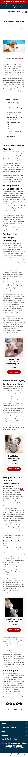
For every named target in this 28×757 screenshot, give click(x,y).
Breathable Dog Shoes (13, 644)
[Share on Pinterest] (14, 703)
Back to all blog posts (15, 710)
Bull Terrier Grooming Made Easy (12, 104)
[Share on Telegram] (17, 703)
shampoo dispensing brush (11, 288)
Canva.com (19, 58)
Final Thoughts (10, 136)
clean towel (20, 389)
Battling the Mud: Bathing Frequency (14, 109)
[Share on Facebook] (7, 703)
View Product (14, 372)
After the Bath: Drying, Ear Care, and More (14, 119)
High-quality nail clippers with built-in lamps (13, 421)
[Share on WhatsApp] (20, 703)
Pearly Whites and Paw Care (13, 124)
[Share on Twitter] (10, 703)
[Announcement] (14, 2)
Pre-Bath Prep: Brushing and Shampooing (13, 114)
